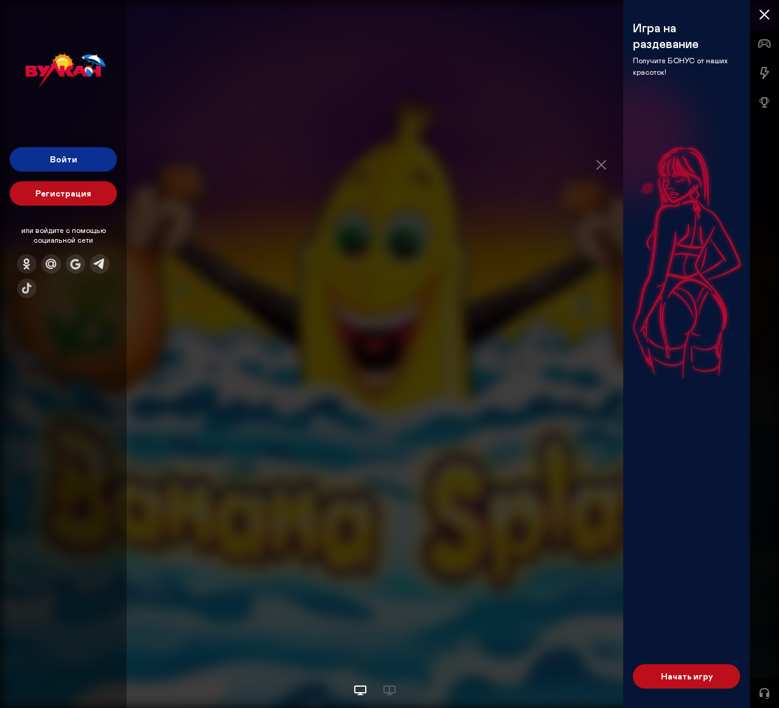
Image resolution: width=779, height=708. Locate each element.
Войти (63, 159)
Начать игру (687, 676)
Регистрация (63, 193)
